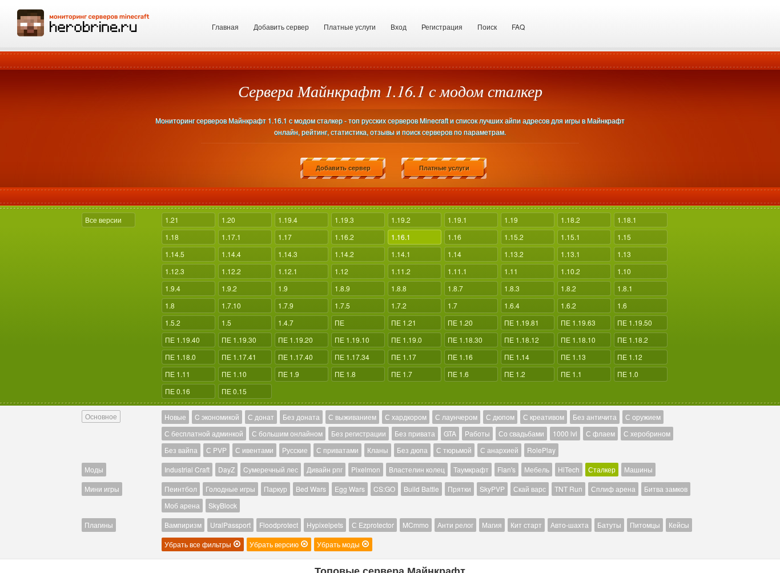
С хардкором (406, 417)
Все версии (103, 220)
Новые (175, 417)
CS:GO (384, 489)
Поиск (487, 26)
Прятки (459, 489)
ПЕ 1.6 (458, 374)
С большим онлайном (287, 433)
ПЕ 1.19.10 (352, 339)
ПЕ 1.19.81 (521, 322)
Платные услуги (350, 26)
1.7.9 (285, 305)
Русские (295, 450)
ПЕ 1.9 (288, 374)
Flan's (506, 469)
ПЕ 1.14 (516, 357)
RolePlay (541, 450)
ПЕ (339, 322)
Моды (94, 469)
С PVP (216, 450)
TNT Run (568, 489)
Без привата (415, 433)
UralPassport (230, 525)
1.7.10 (231, 305)
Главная (225, 26)
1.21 (172, 220)
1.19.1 (457, 220)
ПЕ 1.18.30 (465, 339)
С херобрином (647, 433)
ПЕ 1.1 (571, 374)
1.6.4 (512, 305)
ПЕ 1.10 (234, 374)
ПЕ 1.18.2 (632, 339)
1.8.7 (455, 288)
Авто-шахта (569, 525)
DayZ (226, 469)
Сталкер (602, 469)
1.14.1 (401, 254)
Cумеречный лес (270, 469)
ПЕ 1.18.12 (521, 339)
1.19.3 (344, 220)
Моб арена (182, 505)
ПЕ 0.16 (177, 391)
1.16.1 (401, 237)
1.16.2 (344, 237)
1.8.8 (399, 288)
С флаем (600, 433)
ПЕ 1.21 (403, 322)
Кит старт (526, 525)
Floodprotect (278, 525)
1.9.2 (229, 288)
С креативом (543, 417)
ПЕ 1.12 (629, 357)
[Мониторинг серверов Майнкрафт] (83, 21)
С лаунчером (456, 417)
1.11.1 (457, 271)
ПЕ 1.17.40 (295, 357)
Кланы (377, 450)
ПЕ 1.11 (177, 374)
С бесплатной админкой (203, 433)
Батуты (609, 525)
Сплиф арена (613, 489)
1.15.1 (570, 237)
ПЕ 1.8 (345, 374)
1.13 (624, 254)
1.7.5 (342, 305)
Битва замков (665, 489)
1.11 (511, 271)
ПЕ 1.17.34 (352, 357)
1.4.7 (285, 322)
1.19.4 (287, 220)
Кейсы (679, 525)
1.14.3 (287, 254)
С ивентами (254, 450)
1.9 (283, 288)
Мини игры (102, 489)
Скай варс (529, 489)
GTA (450, 433)
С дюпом (500, 417)
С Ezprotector (373, 525)
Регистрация (442, 26)
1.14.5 (174, 254)
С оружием (643, 417)
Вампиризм (183, 525)
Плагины (99, 525)
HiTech (569, 469)
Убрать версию (275, 544)
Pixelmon (365, 469)
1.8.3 (512, 288)
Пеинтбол (180, 489)
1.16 (454, 237)
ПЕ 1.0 (627, 374)
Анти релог (455, 525)
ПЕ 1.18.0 (180, 357)
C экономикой (217, 417)
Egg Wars (350, 489)
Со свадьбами (521, 433)
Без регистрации (358, 433)
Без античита (595, 417)
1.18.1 (627, 220)
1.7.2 (399, 305)
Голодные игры (230, 489)
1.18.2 (570, 220)
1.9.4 (172, 288)
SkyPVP (492, 489)
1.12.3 (174, 271)
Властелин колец (417, 469)
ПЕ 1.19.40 (182, 339)
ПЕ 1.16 (460, 357)
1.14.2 (344, 254)
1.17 (285, 237)
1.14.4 (231, 254)
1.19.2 (401, 220)
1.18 (172, 237)
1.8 (170, 305)
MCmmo (416, 525)
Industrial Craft (187, 469)
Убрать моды (339, 544)
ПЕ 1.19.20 (295, 339)
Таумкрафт (471, 469)
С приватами (337, 450)
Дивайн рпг (325, 469)
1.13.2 (514, 254)
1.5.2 (172, 322)
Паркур (275, 489)
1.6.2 (568, 305)
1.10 (624, 271)
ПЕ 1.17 (403, 357)
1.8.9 (342, 288)
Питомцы (645, 525)
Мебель (536, 469)
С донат (261, 417)
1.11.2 (401, 271)
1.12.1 (287, 271)
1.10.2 (570, 271)
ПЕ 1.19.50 (634, 322)
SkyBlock (222, 505)
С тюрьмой (454, 450)
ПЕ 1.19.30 (239, 339)
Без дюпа (412, 450)
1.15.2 (514, 237)
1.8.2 (568, 288)
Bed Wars (311, 489)
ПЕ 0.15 (234, 391)
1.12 (341, 271)
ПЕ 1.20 (460, 322)
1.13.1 (570, 254)
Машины (638, 469)
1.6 (622, 305)
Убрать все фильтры (198, 544)
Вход (399, 26)
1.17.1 (231, 237)
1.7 (452, 305)
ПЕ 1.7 (401, 374)
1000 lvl (565, 433)
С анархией (499, 450)
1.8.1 (625, 288)
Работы (477, 433)
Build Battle (421, 489)
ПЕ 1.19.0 (406, 339)
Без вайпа (181, 450)
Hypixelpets (325, 525)
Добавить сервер (281, 26)
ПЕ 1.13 (573, 357)
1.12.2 (231, 271)
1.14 (454, 254)
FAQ (518, 26)
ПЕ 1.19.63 (578, 322)
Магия (492, 525)
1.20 (228, 220)
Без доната (301, 417)
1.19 (511, 220)
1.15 (624, 237)
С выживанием (352, 417)
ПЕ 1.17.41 (239, 357)
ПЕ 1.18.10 (578, 339)
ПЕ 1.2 (514, 374)
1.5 (226, 322)
